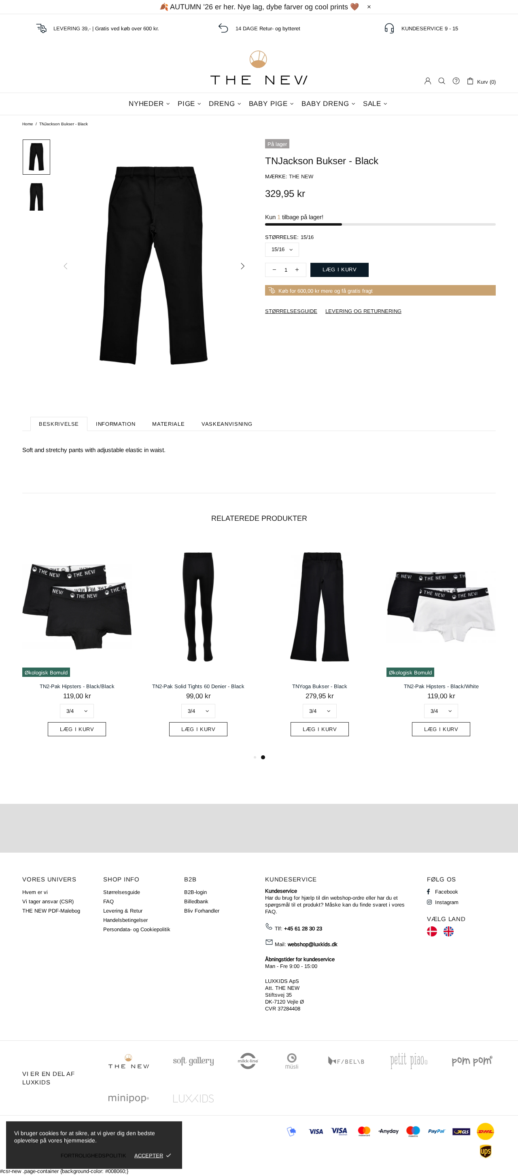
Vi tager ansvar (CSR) (48, 901)
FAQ (108, 901)
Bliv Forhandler (201, 911)
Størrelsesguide (121, 892)
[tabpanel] (319, 645)
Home (27, 124)
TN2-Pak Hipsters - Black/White (441, 686)
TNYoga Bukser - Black (319, 686)
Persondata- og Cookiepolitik (136, 929)
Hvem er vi (35, 892)
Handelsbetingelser (125, 920)
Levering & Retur (122, 911)
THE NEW (259, 68)
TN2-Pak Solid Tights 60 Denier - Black (198, 686)
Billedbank (196, 901)
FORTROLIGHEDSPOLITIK (93, 1155)
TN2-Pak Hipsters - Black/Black (77, 686)
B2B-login (195, 892)
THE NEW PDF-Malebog (51, 911)
